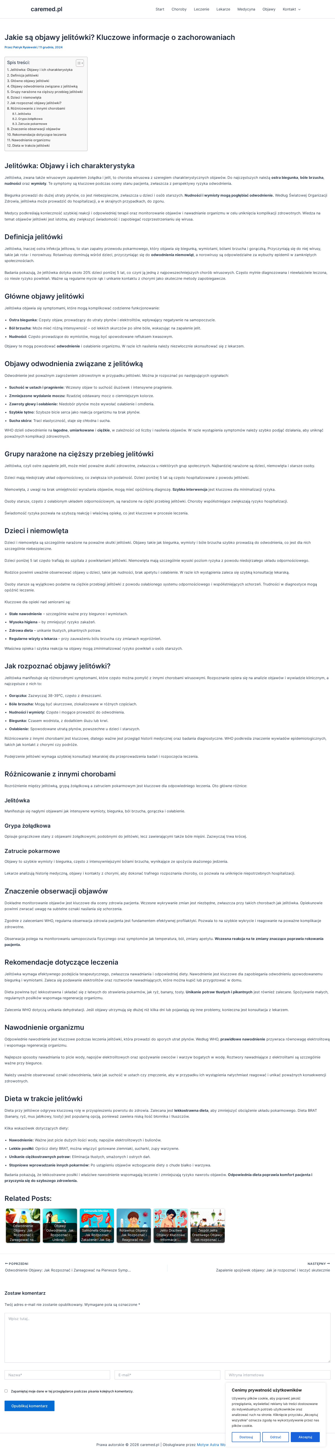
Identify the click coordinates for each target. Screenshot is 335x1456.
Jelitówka (24, 114)
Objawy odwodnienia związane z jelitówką (44, 86)
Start (160, 9)
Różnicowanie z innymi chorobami (38, 108)
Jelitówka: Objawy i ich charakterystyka (41, 70)
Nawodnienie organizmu (31, 140)
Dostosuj (246, 1437)
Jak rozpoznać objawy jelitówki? (36, 103)
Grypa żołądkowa (30, 119)
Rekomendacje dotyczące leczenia (39, 134)
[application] (298, 9)
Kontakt (289, 9)
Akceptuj (305, 1437)
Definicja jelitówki (25, 75)
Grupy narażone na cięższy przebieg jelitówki (47, 92)
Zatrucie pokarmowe (32, 124)
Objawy (269, 9)
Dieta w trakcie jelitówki (31, 145)
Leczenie (201, 9)
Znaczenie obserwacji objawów (35, 129)
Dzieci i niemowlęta (26, 97)
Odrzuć (275, 1437)
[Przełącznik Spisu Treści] (77, 63)
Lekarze (223, 9)
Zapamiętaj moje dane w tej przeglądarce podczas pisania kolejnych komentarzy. (72, 1391)
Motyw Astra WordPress (218, 1444)
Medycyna (246, 9)
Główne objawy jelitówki (30, 81)
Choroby (179, 9)
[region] (276, 1415)
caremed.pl (46, 9)
